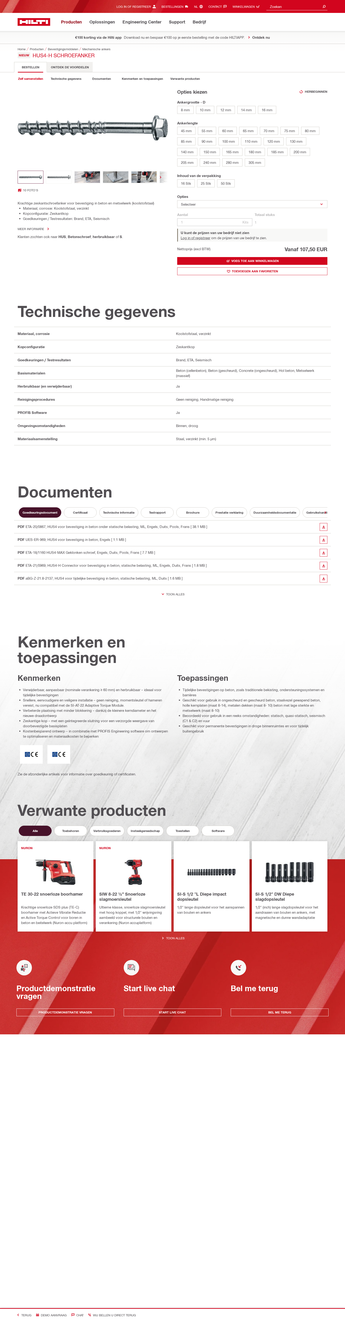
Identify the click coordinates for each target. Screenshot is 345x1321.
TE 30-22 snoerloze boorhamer (52, 894)
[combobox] (296, 6)
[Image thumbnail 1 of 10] (30, 177)
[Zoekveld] (324, 6)
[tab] (30, 67)
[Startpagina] (34, 22)
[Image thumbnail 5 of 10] (144, 177)
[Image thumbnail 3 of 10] (87, 177)
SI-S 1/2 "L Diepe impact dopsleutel (201, 896)
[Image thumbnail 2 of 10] (59, 177)
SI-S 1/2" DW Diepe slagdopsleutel (274, 896)
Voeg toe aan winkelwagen (255, 261)
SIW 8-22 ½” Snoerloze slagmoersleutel (122, 896)
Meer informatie (31, 229)
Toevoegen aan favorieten (255, 271)
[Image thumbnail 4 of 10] (116, 177)
